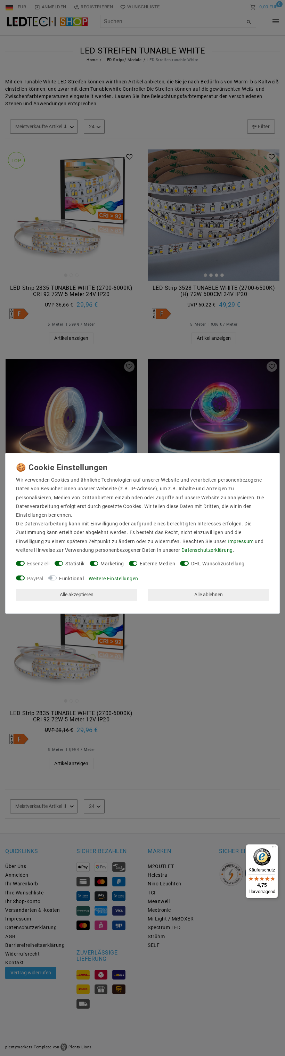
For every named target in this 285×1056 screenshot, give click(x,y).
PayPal (35, 578)
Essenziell (38, 563)
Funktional (71, 578)
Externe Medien (157, 563)
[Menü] (274, 848)
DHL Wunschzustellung (218, 563)
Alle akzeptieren (76, 595)
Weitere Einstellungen (113, 578)
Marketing (112, 563)
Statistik (75, 563)
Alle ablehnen (208, 595)
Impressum (241, 541)
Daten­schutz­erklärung (207, 550)
